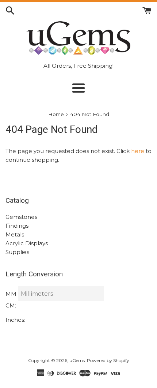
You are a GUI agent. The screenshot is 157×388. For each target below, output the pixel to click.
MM (10, 293)
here (137, 151)
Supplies (17, 252)
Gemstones (21, 216)
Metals (14, 234)
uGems (77, 360)
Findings (16, 225)
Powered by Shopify (108, 360)
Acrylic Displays (26, 243)
